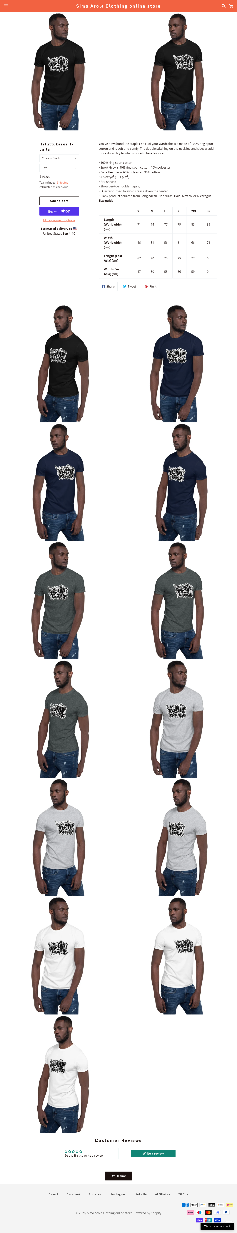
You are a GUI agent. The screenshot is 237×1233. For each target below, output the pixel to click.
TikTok (183, 1194)
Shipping (62, 182)
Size (44, 168)
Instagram (119, 1194)
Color (45, 158)
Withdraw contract (217, 1226)
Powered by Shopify (147, 1213)
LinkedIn (141, 1194)
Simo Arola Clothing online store (118, 6)
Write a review (153, 1153)
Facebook (74, 1194)
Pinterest (96, 1194)
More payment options (59, 220)
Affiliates (162, 1194)
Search (54, 1194)
